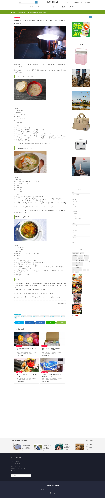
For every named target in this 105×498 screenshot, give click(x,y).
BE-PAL (81, 253)
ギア (73, 204)
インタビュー (74, 201)
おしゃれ (74, 258)
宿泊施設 (74, 232)
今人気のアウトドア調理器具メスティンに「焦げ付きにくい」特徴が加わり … (26, 447)
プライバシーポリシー (16, 466)
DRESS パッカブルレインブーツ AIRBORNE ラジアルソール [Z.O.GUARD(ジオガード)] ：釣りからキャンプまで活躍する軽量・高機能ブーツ (81, 89)
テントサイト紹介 (75, 225)
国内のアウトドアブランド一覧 (18, 468)
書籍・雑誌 (74, 235)
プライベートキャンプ (55, 316)
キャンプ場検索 (61, 7)
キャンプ (24, 316)
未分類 (74, 237)
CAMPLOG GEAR (51, 489)
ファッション (74, 230)
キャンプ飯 (30, 316)
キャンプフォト (50, 7)
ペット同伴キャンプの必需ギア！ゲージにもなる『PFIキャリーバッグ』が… (47, 447)
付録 (85, 270)
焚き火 (76, 272)
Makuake (86, 255)
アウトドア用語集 (15, 461)
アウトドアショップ (75, 194)
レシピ (63, 316)
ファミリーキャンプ (45, 316)
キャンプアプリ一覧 (15, 463)
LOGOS (80, 255)
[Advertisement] (26, 395)
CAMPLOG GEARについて (36, 7)
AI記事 (74, 192)
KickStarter (75, 255)
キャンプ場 (74, 211)
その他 (74, 223)
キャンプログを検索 (85, 2)
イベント (74, 199)
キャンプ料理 (17, 314)
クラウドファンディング (76, 218)
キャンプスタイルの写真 (72, 2)
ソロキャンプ (36, 316)
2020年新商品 (75, 253)
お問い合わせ (72, 7)
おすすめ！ (18, 316)
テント (81, 265)
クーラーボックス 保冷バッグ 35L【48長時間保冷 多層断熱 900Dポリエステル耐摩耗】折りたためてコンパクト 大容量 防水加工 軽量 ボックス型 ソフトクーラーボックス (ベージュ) (81, 133)
